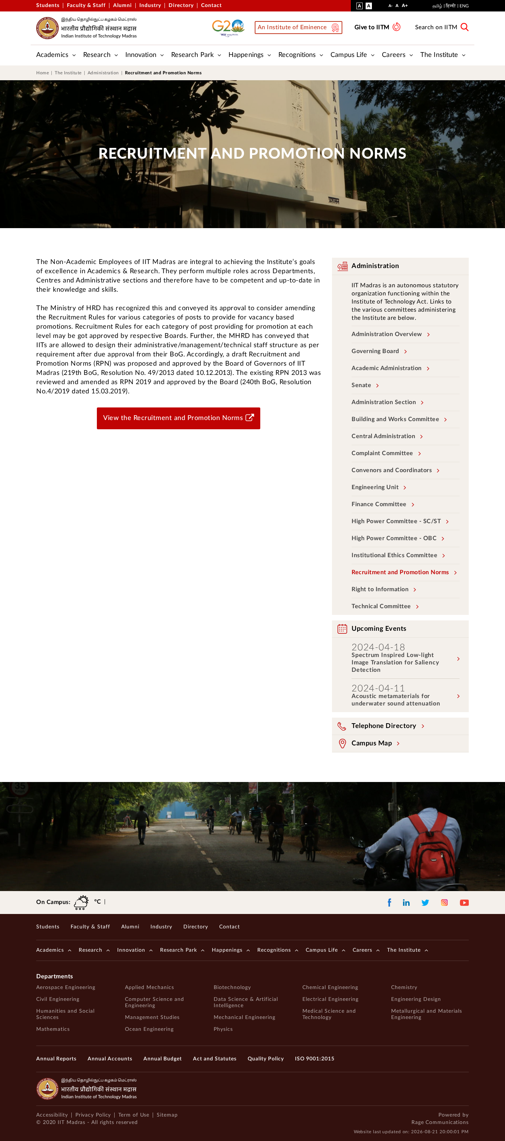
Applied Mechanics (149, 987)
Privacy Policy (93, 1115)
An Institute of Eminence (292, 27)
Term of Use (133, 1115)
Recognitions (297, 55)
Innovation (140, 55)
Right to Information (380, 589)
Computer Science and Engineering (154, 1002)
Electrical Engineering (330, 999)
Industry (150, 5)
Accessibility (52, 1115)
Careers (394, 55)
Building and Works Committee (395, 419)
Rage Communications (440, 1122)
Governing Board (375, 351)
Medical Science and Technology (329, 1014)
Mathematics (53, 1029)
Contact (211, 5)
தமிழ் (437, 6)
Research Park (192, 55)
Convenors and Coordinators (392, 470)
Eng (464, 6)
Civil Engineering (57, 999)
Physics (223, 1029)
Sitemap (167, 1115)
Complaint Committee (382, 453)
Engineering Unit (375, 487)
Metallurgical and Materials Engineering (426, 1014)
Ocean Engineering (149, 1029)
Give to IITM (372, 27)
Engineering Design (416, 999)
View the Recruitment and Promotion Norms (173, 418)
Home (42, 73)
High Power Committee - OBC (394, 538)
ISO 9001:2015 (315, 1059)
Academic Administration (387, 368)
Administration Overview (387, 334)
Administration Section (384, 402)
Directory (181, 5)
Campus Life (349, 55)
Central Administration (383, 436)
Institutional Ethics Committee (394, 555)
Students (48, 5)
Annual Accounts (110, 1059)
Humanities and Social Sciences (65, 1014)
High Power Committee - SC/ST (396, 521)
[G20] (230, 28)
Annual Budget (162, 1059)
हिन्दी (451, 6)
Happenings (246, 55)
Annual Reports (56, 1059)
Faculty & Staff (86, 5)
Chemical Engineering (330, 987)
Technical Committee (381, 606)
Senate (361, 385)
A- (391, 7)
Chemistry (404, 987)
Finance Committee (379, 504)
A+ (405, 7)
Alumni (122, 5)
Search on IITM (436, 27)
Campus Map (372, 743)
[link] (252, 72)
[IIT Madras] (86, 28)
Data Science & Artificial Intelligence (246, 1002)
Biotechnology (232, 987)
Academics (52, 55)
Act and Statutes (215, 1059)
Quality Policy (266, 1059)
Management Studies (152, 1017)
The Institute (439, 55)
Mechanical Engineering (244, 1017)
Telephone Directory (384, 726)
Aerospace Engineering (65, 987)
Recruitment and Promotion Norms (400, 572)
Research (97, 55)
